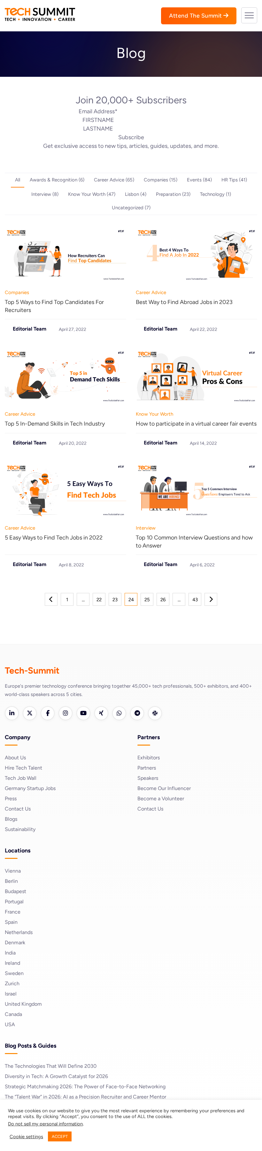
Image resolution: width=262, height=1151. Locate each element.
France (12, 912)
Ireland (12, 963)
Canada (13, 1014)
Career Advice (151, 292)
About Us (15, 758)
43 (195, 600)
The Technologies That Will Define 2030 (50, 1066)
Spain (11, 922)
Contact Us (18, 809)
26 (163, 600)
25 (147, 600)
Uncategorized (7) (131, 208)
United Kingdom (23, 1004)
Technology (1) (215, 194)
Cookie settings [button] (26, 1136)
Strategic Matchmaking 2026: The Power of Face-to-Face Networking (85, 1086)
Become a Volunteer (160, 798)
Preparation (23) (173, 194)
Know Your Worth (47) (91, 194)
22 (99, 600)
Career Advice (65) (114, 180)
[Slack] (155, 713)
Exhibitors (148, 758)
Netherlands (19, 932)
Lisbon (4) (135, 194)
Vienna (13, 871)
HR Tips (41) (234, 180)
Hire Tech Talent (23, 768)
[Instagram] (65, 713)
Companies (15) (160, 180)
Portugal (14, 902)
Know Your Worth (154, 414)
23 (115, 600)
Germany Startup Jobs (30, 788)
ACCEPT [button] (60, 1136)
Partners (146, 768)
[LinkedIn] (12, 713)
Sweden (14, 973)
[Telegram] (137, 713)
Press (11, 798)
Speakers (147, 778)
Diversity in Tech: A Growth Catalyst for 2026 (56, 1076)
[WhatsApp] (119, 713)
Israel (11, 994)
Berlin (11, 881)
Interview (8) (44, 194)
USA (10, 1024)
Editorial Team (29, 329)
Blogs (11, 819)
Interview (146, 528)
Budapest (15, 891)
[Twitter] (30, 713)
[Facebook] (48, 713)
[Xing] (101, 713)
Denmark (15, 942)
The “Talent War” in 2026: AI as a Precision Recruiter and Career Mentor (85, 1097)
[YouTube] (83, 713)
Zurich (12, 983)
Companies (17, 292)
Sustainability (20, 829)
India (10, 953)
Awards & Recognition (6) (57, 180)
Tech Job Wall (20, 778)
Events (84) (199, 180)
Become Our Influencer (164, 788)
